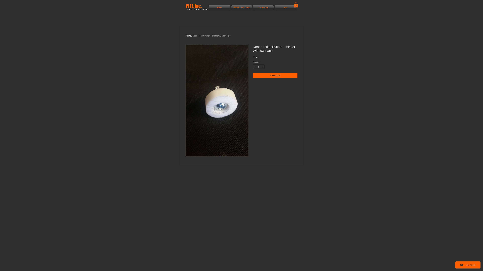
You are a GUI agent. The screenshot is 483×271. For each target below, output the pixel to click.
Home (188, 36)
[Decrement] (254, 67)
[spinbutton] (258, 67)
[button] (296, 5)
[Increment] (262, 67)
